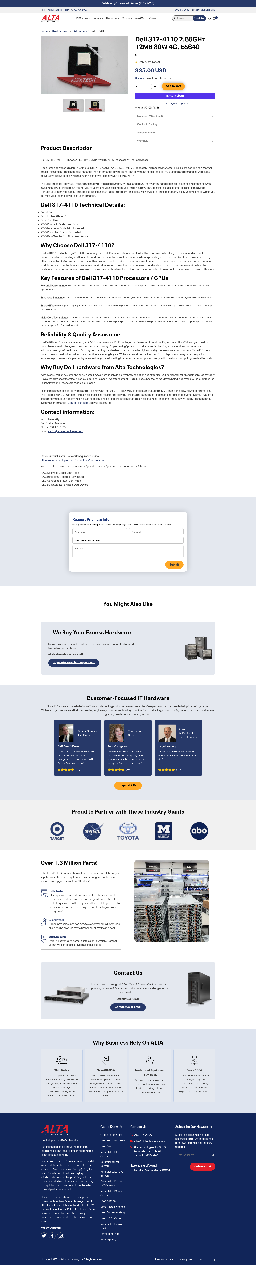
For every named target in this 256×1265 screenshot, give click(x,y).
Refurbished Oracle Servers (111, 1193)
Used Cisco (106, 1146)
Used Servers (59, 31)
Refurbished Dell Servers (109, 1164)
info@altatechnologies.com (150, 1141)
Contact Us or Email (128, 1007)
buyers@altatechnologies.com (74, 662)
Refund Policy (207, 1259)
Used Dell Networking (112, 1212)
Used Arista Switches (112, 1207)
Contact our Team (78, 403)
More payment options (175, 103)
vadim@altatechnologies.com (65, 431)
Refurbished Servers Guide (112, 1226)
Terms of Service (109, 1234)
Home (44, 31)
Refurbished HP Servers (109, 1154)
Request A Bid (128, 785)
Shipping (140, 78)
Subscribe (201, 1166)
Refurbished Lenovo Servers (111, 1173)
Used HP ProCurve (110, 1218)
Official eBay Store (111, 1135)
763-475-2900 (143, 1135)
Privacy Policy (187, 1259)
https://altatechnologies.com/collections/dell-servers (72, 460)
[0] (214, 18)
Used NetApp (108, 1201)
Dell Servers (80, 31)
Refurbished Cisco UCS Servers (111, 1183)
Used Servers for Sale (112, 1140)
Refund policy (108, 1239)
